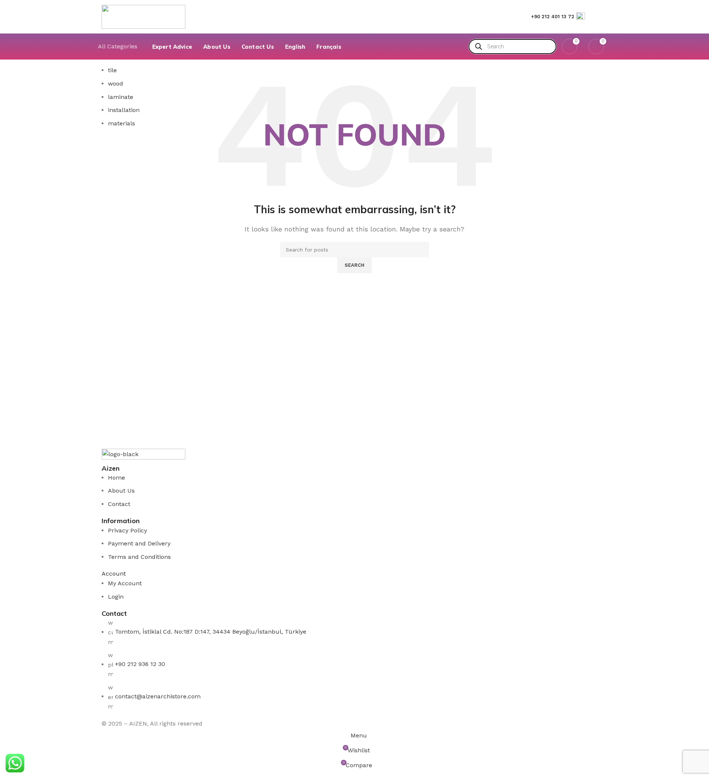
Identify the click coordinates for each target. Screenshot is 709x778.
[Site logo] (143, 16)
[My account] (604, 16)
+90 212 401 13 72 (552, 16)
